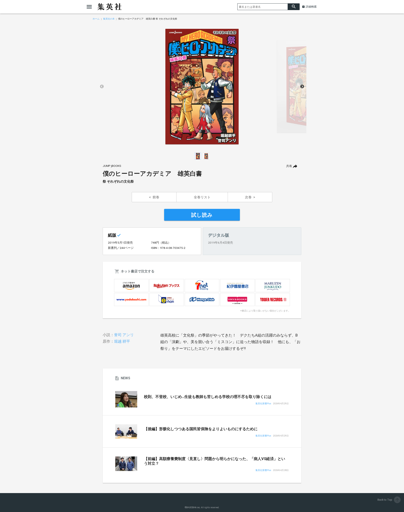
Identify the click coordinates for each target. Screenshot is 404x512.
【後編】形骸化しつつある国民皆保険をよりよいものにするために (201, 429)
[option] (202, 87)
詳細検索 (311, 6)
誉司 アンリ (124, 335)
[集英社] (109, 7)
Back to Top (388, 499)
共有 (289, 166)
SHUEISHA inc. (193, 507)
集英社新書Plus (263, 404)
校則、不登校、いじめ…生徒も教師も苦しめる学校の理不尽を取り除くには (207, 397)
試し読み (202, 215)
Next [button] (302, 86)
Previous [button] (102, 86)
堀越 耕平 (122, 341)
